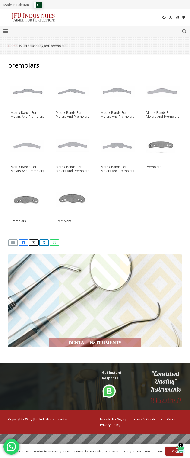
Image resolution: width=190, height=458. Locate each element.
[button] (5, 31)
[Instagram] (177, 17)
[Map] (183, 17)
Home (12, 46)
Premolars (153, 167)
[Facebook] (164, 17)
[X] (170, 17)
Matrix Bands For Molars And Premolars (27, 114)
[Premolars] (163, 146)
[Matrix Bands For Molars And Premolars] (27, 92)
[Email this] (13, 242)
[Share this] (23, 242)
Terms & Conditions (147, 419)
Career (172, 419)
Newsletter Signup (113, 419)
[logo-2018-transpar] (33, 17)
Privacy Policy (110, 424)
